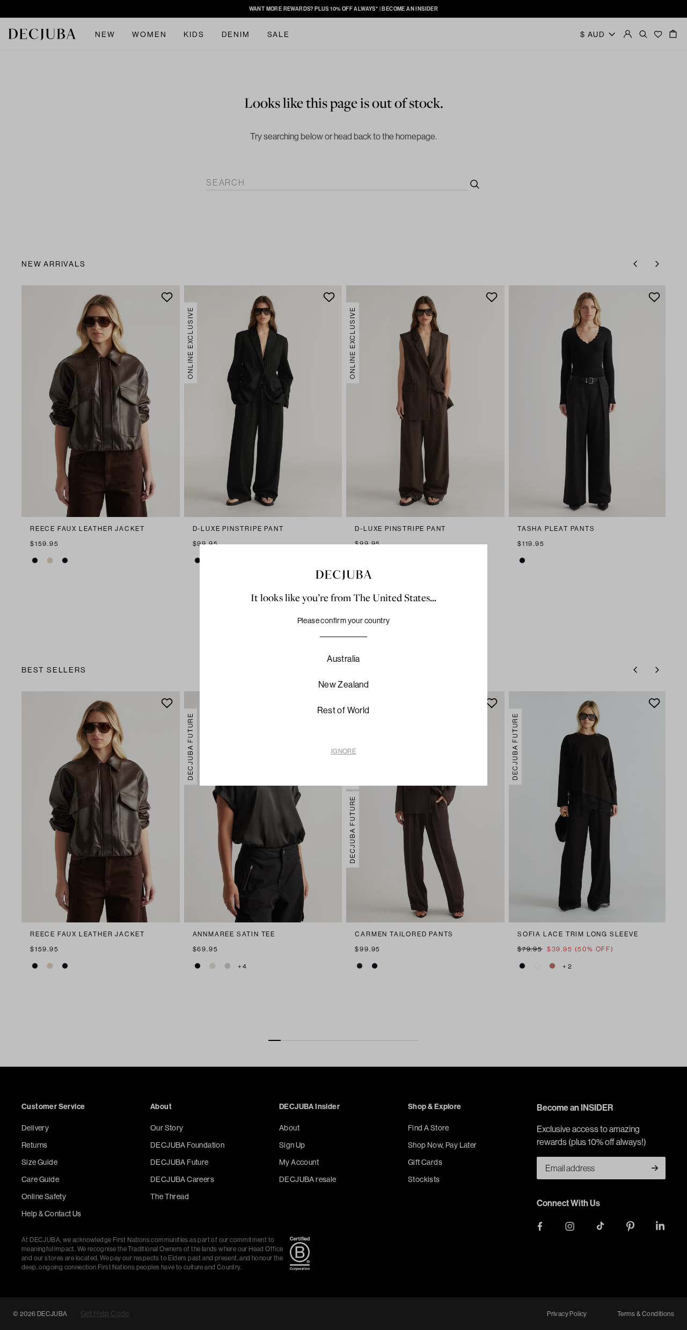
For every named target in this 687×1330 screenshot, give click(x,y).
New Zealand (343, 684)
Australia (343, 658)
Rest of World (343, 710)
